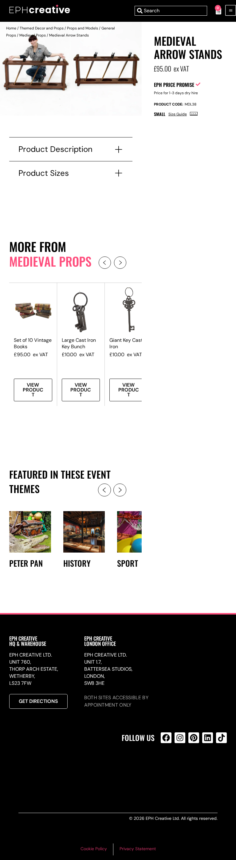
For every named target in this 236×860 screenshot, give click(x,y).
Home (11, 28)
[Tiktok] (221, 737)
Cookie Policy (94, 848)
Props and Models (82, 28)
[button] (105, 262)
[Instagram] (180, 737)
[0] (215, 10)
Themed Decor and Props (42, 28)
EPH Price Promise (174, 84)
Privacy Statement (138, 848)
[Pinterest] (193, 737)
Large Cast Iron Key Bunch (79, 343)
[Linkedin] (207, 737)
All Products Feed (167, 764)
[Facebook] (166, 737)
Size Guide (177, 114)
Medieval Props (32, 35)
